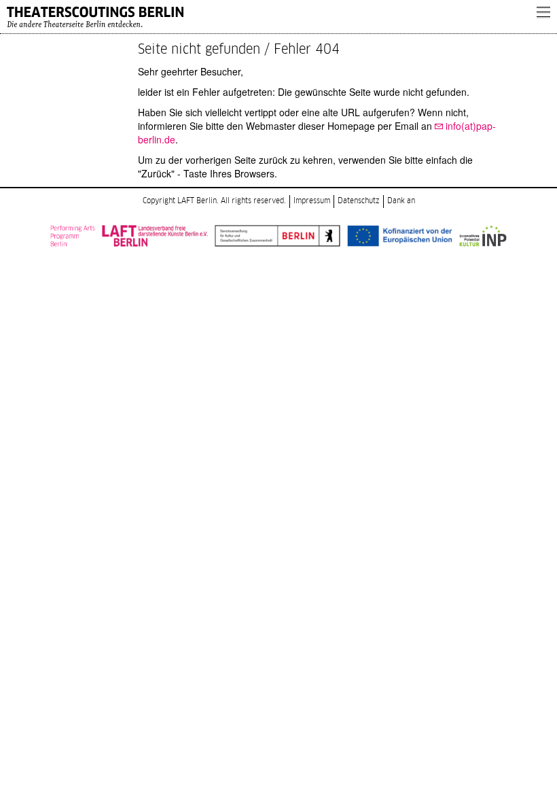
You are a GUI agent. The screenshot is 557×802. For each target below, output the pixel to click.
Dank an (401, 200)
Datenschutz (359, 200)
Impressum (311, 200)
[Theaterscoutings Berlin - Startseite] (265, 17)
